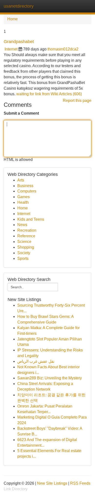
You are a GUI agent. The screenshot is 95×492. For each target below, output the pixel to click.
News (22, 225)
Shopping (25, 247)
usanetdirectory (19, 6)
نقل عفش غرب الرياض (35, 361)
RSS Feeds (80, 483)
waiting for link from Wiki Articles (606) (49, 94)
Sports (22, 258)
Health (23, 202)
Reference (26, 236)
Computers (26, 191)
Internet (11, 49)
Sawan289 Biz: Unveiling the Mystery (49, 378)
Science (24, 242)
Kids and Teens (30, 219)
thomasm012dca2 (63, 49)
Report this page (77, 100)
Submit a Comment (21, 113)
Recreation (26, 230)
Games (23, 197)
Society (23, 253)
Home (12, 19)
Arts (20, 180)
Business (25, 186)
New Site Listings (52, 483)
